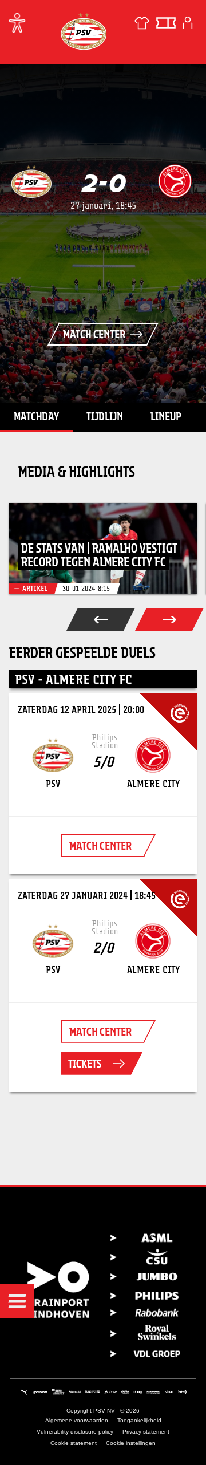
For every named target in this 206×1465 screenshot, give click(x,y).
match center (100, 846)
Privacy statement (145, 1432)
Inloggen (187, 22)
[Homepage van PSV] (83, 31)
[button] (17, 1301)
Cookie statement (73, 1443)
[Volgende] (169, 619)
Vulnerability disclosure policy (75, 1432)
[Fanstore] (141, 22)
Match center (94, 334)
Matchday (36, 416)
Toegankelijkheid (139, 1420)
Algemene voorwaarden (76, 1420)
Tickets (84, 1063)
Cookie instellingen (131, 1443)
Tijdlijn (104, 416)
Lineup (165, 416)
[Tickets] (165, 22)
